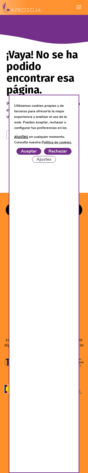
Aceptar (29, 151)
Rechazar (57, 151)
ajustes (21, 136)
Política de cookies (56, 142)
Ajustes (44, 159)
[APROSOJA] (21, 7)
